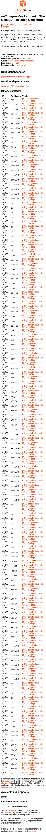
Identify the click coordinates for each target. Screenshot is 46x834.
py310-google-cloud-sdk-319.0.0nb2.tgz (32, 119)
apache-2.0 (14, 63)
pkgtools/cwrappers (24, 77)
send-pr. (32, 831)
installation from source (11, 787)
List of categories (24, 25)
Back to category (9, 25)
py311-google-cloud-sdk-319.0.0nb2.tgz (32, 100)
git (25, 65)
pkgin (7, 781)
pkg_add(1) (6, 783)
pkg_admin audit (12, 810)
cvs (18, 65)
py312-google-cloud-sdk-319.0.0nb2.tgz (32, 104)
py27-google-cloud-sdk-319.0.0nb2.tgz (32, 255)
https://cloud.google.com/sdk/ (21, 61)
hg (22, 65)
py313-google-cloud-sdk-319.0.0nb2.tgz (32, 109)
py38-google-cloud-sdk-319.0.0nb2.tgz (32, 279)
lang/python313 (7, 86)
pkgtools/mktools (8, 77)
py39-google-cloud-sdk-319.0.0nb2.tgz (32, 283)
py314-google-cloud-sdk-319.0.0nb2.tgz (32, 114)
